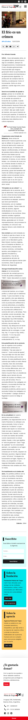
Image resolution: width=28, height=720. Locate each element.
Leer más (8, 598)
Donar (14, 718)
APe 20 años (6, 41)
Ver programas (10, 603)
